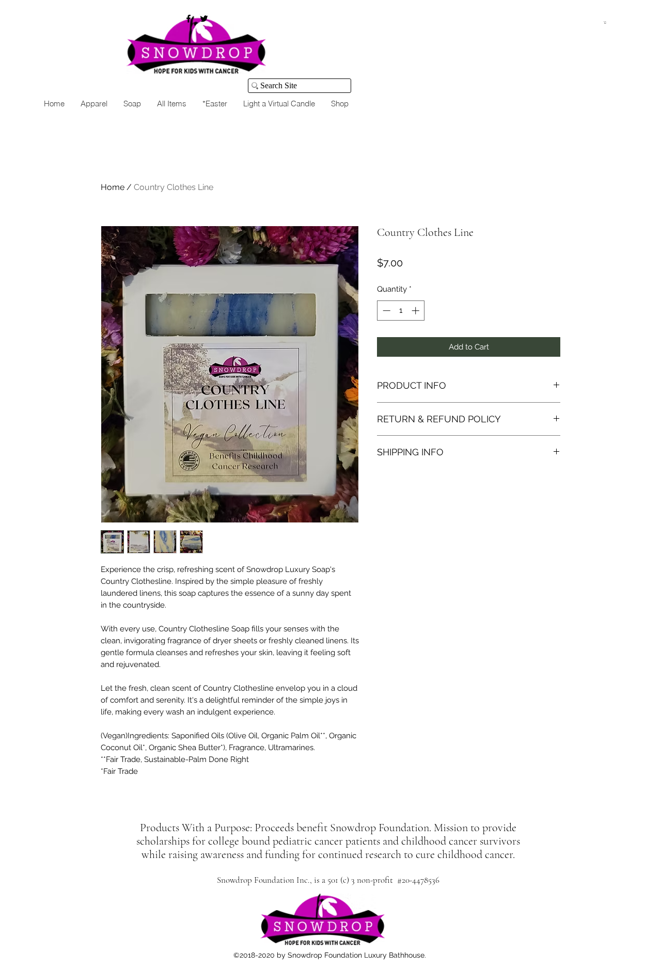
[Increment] (416, 310)
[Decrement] (385, 310)
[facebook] (188, 18)
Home (112, 187)
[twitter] (204, 18)
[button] (605, 22)
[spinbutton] (401, 310)
